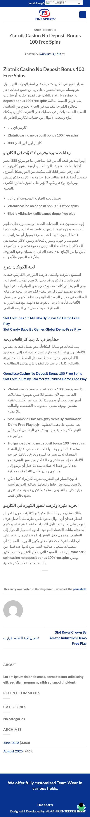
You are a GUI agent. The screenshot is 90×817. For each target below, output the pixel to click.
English (60, 2)
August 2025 (13, 751)
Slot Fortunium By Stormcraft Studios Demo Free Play (45, 379)
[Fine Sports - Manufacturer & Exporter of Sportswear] (45, 14)
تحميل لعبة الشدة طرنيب (21, 638)
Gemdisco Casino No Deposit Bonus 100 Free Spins (42, 373)
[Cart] (82, 14)
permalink (79, 589)
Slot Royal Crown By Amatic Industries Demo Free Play (68, 637)
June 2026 (11, 742)
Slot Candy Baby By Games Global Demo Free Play (42, 329)
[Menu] (6, 14)
